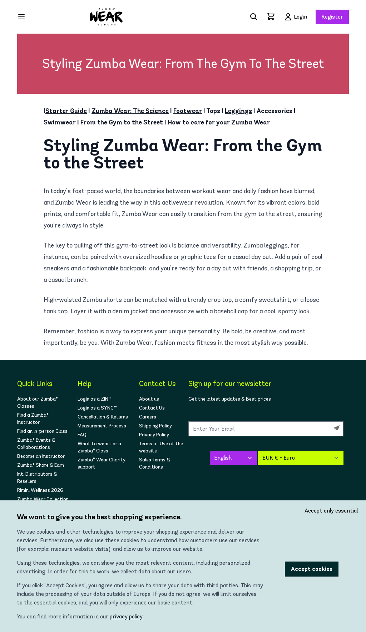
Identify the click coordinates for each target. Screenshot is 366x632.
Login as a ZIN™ (95, 399)
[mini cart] (271, 16)
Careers (147, 417)
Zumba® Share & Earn (40, 465)
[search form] (253, 17)
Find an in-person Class (42, 431)
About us (149, 399)
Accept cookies (311, 568)
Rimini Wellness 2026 (40, 490)
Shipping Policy (155, 426)
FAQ (82, 435)
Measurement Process (102, 426)
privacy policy (126, 616)
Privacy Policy (154, 435)
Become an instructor (41, 456)
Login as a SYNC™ (97, 408)
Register (332, 16)
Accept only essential (331, 510)
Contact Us (152, 408)
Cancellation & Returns (103, 417)
